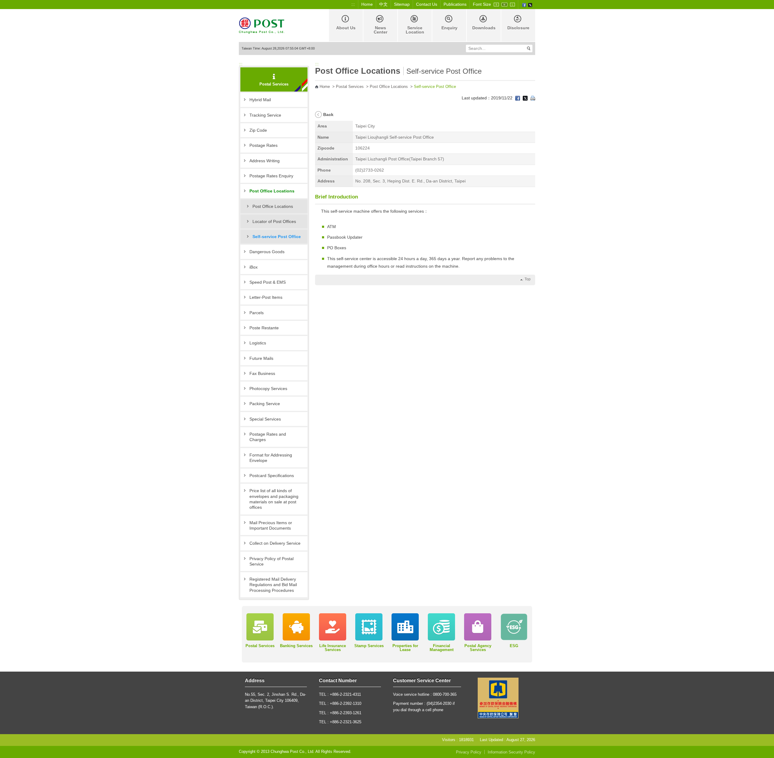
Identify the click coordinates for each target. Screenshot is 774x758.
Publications (455, 4)
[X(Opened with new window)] (530, 4)
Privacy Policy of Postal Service (271, 561)
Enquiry (449, 27)
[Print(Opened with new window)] (532, 97)
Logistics (257, 342)
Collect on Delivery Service (275, 543)
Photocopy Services (268, 388)
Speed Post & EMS (267, 282)
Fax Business (262, 373)
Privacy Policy (468, 752)
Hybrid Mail (260, 99)
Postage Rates (263, 145)
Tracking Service (265, 115)
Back (328, 114)
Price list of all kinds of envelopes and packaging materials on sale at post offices (273, 499)
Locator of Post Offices (274, 221)
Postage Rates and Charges (267, 437)
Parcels (256, 312)
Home (367, 4)
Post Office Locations (271, 191)
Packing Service (264, 403)
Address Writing (264, 160)
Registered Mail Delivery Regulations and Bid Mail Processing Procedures (273, 585)
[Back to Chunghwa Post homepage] (261, 25)
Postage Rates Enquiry (271, 175)
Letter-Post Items (265, 297)
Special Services (265, 419)
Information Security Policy (511, 752)
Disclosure (518, 27)
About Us (346, 27)
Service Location (415, 29)
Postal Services (350, 87)
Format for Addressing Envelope (270, 458)
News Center (380, 29)
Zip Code (258, 130)
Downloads (484, 27)
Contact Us (426, 4)
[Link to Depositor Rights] (498, 697)
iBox (253, 267)
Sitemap (402, 4)
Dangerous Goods (267, 251)
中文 (383, 4)
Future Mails (261, 358)
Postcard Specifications (271, 475)
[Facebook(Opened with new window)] (524, 4)
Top (528, 279)
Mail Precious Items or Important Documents (270, 525)
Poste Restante (264, 327)
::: (353, 4)
